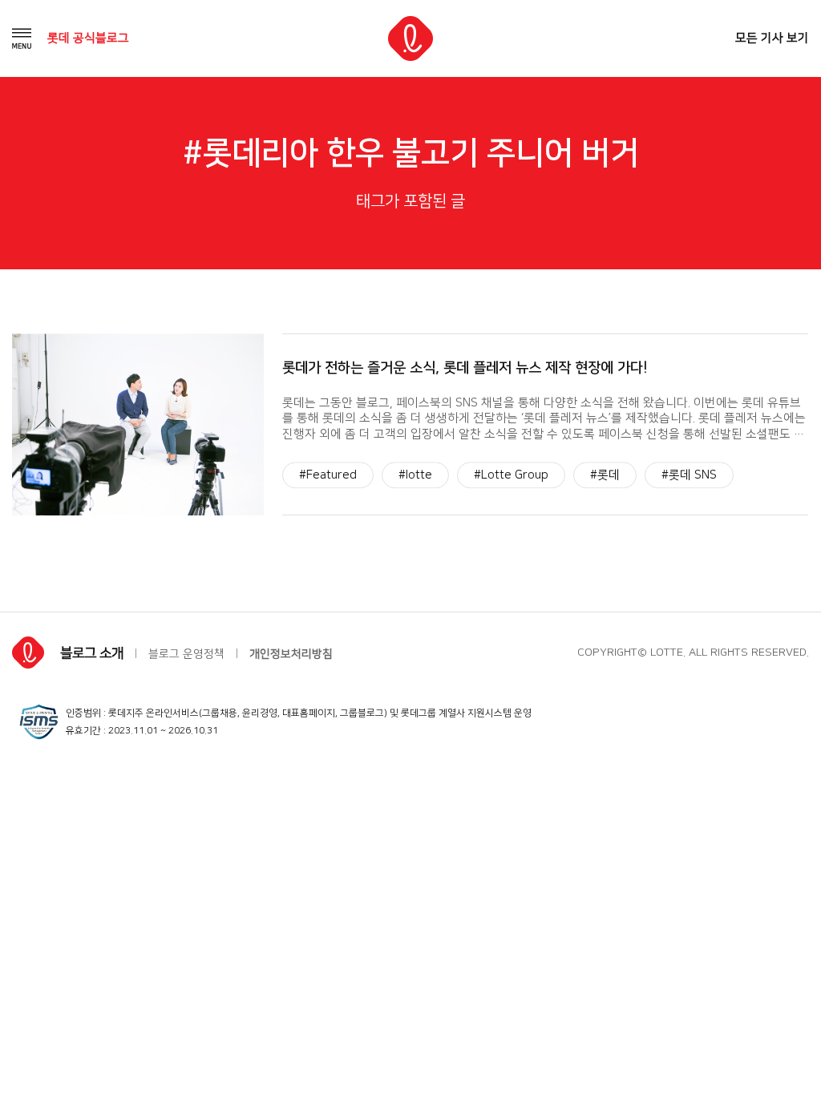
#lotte (415, 475)
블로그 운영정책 (186, 654)
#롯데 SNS (689, 475)
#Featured (328, 475)
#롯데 (605, 475)
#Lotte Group (511, 475)
